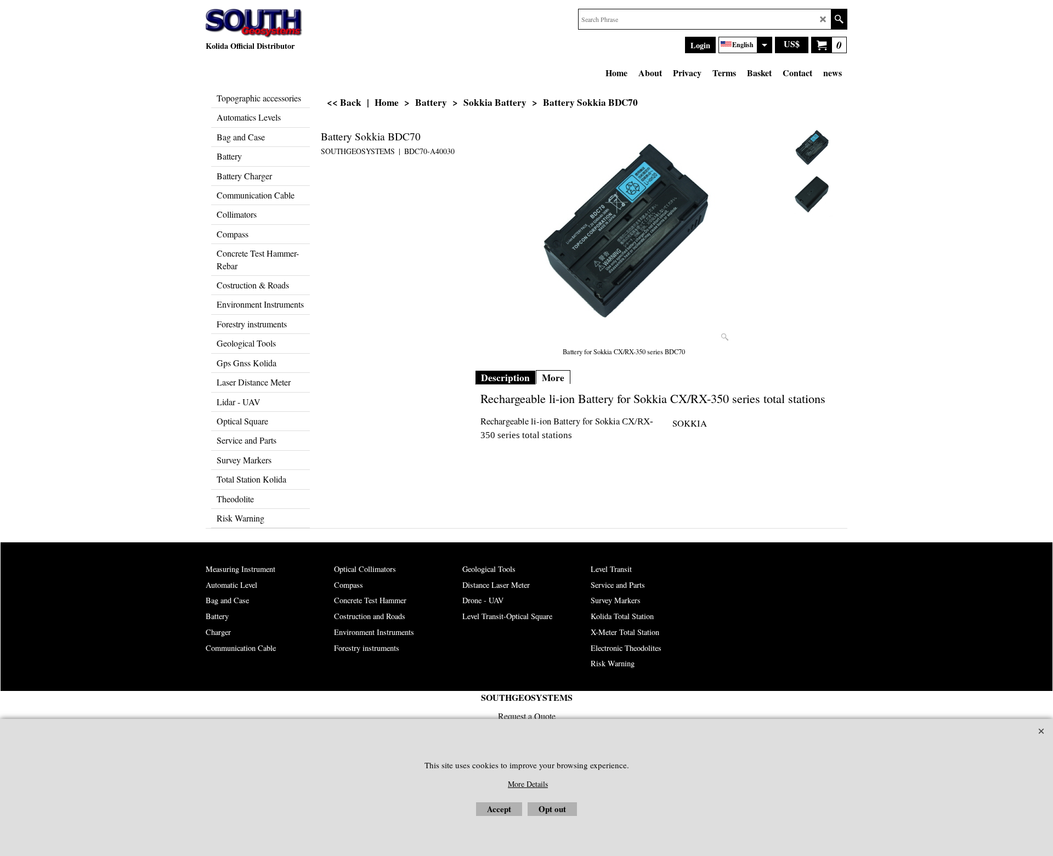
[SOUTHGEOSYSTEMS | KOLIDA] (254, 23)
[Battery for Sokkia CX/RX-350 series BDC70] (624, 236)
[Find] (839, 19)
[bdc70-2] (811, 195)
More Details (528, 784)
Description (505, 377)
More (553, 377)
